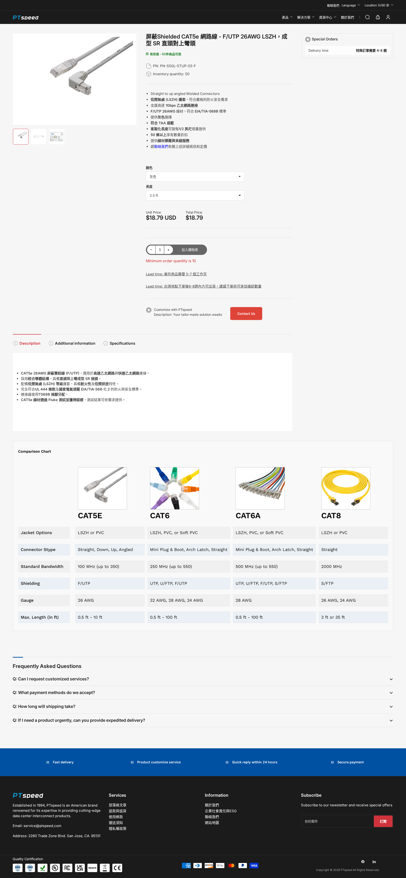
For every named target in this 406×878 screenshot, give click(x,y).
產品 (285, 17)
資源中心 (325, 17)
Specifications (122, 343)
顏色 (149, 168)
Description (30, 343)
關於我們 (347, 17)
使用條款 (116, 817)
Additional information (75, 343)
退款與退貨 (117, 811)
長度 (149, 186)
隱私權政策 (117, 828)
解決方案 (303, 17)
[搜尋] (367, 17)
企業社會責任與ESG (221, 811)
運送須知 (116, 822)
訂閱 (383, 821)
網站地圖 (212, 822)
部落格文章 (117, 805)
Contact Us (246, 314)
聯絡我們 (333, 5)
